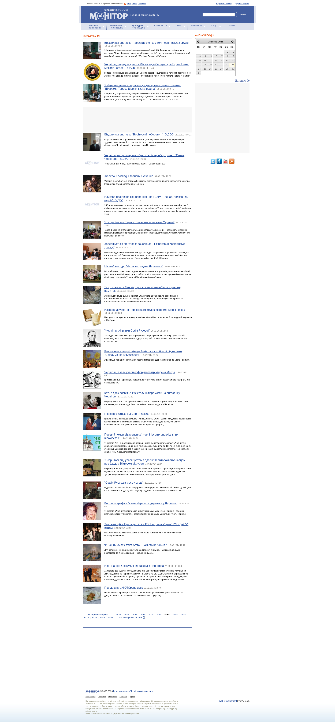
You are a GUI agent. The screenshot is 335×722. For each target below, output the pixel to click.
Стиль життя (160, 25)
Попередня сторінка (98, 614)
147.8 (151, 614)
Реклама (102, 697)
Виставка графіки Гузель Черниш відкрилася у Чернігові (140, 503)
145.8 (134, 614)
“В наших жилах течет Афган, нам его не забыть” (135, 545)
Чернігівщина (94, 26)
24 (199, 69)
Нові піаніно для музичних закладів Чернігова (134, 565)
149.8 (167, 614)
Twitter (134, 4)
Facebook (142, 4)
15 (227, 60)
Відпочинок (196, 25)
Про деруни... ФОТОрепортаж (123, 587)
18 (205, 64)
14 (221, 60)
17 (199, 64)
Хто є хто (230, 25)
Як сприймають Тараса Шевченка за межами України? (139, 222)
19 (210, 64)
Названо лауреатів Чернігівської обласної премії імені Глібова (144, 309)
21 (221, 64)
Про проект (90, 697)
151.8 (183, 614)
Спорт (214, 25)
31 (199, 73)
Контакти (123, 697)
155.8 (110, 617)
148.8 (159, 614)
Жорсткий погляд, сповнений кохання (128, 176)
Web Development (228, 701)
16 (233, 60)
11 (205, 60)
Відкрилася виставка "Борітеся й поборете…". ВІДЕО (138, 134)
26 (210, 69)
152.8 (86, 617)
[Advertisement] (137, 119)
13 (216, 60)
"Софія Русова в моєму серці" (123, 482)
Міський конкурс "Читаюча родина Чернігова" (133, 266)
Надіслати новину (224, 4)
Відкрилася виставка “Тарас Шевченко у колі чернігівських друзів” (146, 42)
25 (205, 69)
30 (233, 69)
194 (120, 617)
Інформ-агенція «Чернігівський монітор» (107, 10)
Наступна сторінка (132, 617)
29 (227, 69)
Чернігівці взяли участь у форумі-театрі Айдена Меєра (139, 372)
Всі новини (240, 80)
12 (210, 60)
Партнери (112, 697)
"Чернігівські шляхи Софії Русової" (127, 330)
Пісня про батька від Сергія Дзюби (126, 413)
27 (216, 69)
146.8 (143, 614)
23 (233, 64)
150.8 (175, 614)
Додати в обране (242, 4)
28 (221, 69)
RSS (129, 4)
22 (227, 64)
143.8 (118, 614)
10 (199, 60)
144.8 (126, 614)
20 (216, 64)
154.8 (102, 617)
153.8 (94, 617)
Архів (132, 697)
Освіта (179, 25)
